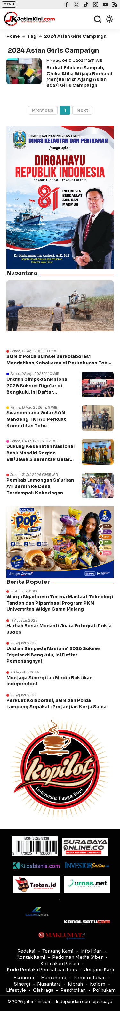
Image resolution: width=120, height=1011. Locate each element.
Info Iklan (91, 951)
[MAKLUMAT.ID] (61, 936)
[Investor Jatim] (87, 865)
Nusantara (49, 984)
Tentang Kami (57, 951)
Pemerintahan (89, 978)
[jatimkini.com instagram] (95, 5)
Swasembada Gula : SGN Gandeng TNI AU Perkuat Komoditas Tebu (36, 419)
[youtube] (104, 5)
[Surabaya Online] (85, 846)
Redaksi (26, 951)
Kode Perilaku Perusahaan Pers (42, 970)
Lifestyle (16, 990)
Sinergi (22, 984)
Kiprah (75, 984)
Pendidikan (73, 990)
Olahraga (43, 990)
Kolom (97, 984)
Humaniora (53, 978)
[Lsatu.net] (36, 911)
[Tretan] (36, 884)
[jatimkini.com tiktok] (85, 5)
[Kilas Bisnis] (36, 865)
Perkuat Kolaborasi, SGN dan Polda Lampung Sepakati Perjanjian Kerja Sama (56, 703)
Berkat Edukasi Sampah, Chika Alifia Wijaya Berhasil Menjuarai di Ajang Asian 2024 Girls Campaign (79, 76)
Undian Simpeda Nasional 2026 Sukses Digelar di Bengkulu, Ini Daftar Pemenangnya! (37, 388)
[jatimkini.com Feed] (114, 5)
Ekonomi (23, 978)
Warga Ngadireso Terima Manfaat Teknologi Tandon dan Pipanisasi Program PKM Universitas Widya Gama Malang (59, 603)
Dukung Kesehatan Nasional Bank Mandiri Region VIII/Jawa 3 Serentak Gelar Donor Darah (40, 456)
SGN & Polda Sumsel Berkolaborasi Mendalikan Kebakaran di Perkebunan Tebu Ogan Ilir (58, 360)
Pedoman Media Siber (77, 957)
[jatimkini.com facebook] (66, 5)
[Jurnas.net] (87, 884)
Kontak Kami (30, 957)
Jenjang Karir (99, 970)
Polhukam (104, 990)
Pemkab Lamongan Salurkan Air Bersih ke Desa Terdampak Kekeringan (40, 486)
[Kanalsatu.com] (87, 921)
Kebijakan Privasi (59, 963)
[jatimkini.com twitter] (75, 5)
